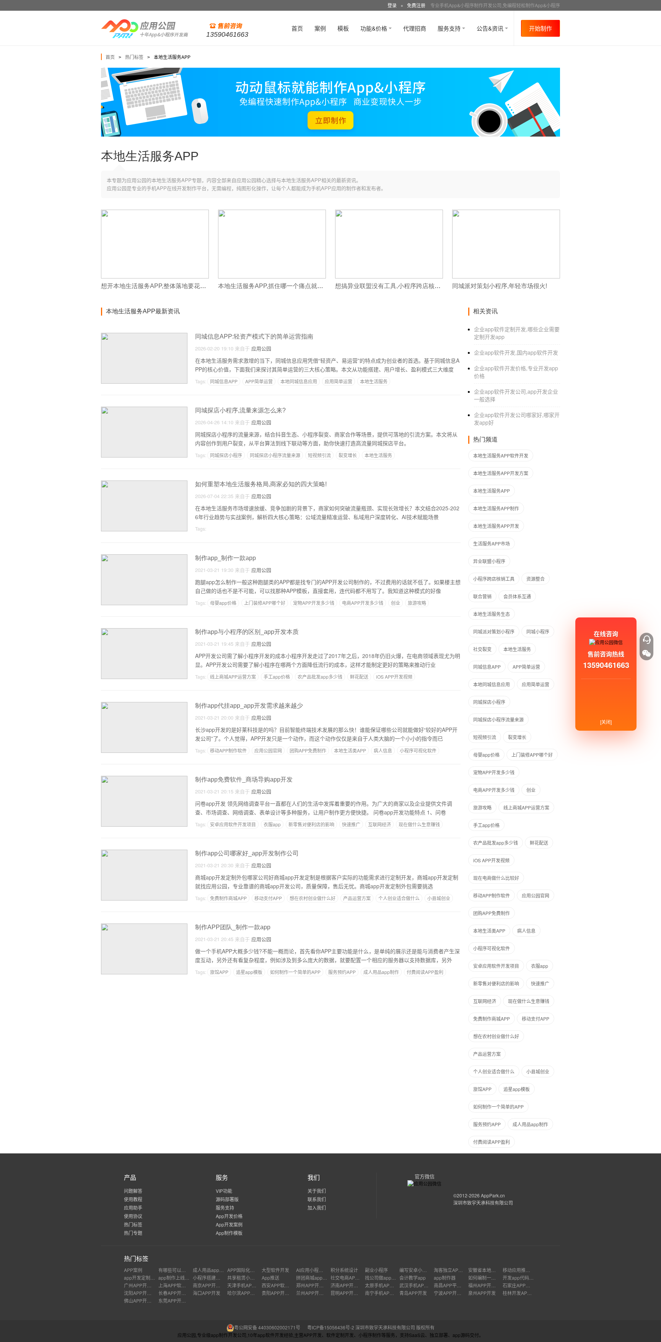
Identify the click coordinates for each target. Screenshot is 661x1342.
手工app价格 (277, 676)
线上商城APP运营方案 (233, 676)
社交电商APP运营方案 (353, 1277)
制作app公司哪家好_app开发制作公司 (247, 853)
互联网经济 (379, 824)
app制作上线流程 (176, 1277)
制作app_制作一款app (225, 558)
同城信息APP (224, 381)
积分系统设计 (344, 1270)
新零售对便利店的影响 (311, 824)
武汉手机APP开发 (417, 1285)
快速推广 (351, 824)
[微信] (646, 653)
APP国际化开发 (243, 1270)
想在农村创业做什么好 (312, 898)
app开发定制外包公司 (146, 1277)
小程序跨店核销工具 (493, 578)
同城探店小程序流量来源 (275, 455)
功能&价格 (374, 28)
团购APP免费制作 (308, 750)
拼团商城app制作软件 (318, 1277)
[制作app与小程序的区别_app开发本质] (144, 631)
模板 (343, 28)
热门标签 (134, 57)
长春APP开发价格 (176, 1293)
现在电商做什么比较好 (496, 878)
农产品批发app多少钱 (320, 676)
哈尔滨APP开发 (243, 1293)
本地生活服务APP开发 (496, 526)
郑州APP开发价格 (314, 1285)
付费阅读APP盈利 (425, 972)
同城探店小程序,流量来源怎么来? (240, 410)
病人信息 (383, 750)
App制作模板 (229, 1233)
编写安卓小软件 (415, 1270)
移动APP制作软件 (228, 750)
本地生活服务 (373, 381)
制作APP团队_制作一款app (232, 927)
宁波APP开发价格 (452, 1293)
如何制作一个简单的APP (295, 972)
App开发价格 (229, 1216)
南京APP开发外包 (211, 1285)
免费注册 (416, 5)
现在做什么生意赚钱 (419, 824)
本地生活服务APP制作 (496, 508)
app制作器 (445, 1277)
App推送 (270, 1277)
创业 (395, 602)
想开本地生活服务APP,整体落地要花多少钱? (161, 286)
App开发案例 (229, 1224)
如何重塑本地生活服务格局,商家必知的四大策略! (261, 484)
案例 (320, 28)
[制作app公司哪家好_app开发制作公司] (144, 853)
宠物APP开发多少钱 (313, 602)
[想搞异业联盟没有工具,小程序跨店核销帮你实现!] (389, 213)
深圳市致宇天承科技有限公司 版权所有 (395, 1327)
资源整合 (535, 578)
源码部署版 (227, 1199)
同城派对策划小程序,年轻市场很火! (499, 286)
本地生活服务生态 (491, 614)
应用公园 (261, 348)
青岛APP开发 (413, 1293)
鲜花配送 (359, 676)
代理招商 (414, 28)
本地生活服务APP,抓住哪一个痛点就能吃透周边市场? (290, 286)
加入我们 (317, 1207)
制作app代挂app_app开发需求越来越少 (249, 705)
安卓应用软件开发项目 (233, 824)
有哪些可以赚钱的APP (181, 1270)
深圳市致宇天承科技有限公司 (483, 1202)
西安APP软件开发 (280, 1285)
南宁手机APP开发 (383, 1293)
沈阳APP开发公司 (142, 1293)
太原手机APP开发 (383, 1285)
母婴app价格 (223, 602)
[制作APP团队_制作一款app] (144, 926)
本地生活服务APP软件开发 (500, 455)
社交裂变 (482, 649)
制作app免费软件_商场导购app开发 (244, 779)
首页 (297, 28)
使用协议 (133, 1216)
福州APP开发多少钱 (489, 1285)
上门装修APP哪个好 (264, 602)
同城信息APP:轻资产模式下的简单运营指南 (254, 336)
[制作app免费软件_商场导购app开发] (144, 779)
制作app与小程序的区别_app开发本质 (247, 632)
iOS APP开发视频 (394, 676)
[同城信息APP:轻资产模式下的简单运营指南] (144, 336)
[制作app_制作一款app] (144, 557)
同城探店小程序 (226, 455)
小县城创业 (438, 898)
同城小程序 (537, 631)
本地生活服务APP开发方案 (500, 473)
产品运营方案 (357, 898)
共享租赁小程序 (243, 1277)
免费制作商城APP (228, 898)
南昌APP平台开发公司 (457, 1285)
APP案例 (133, 1270)
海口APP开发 (206, 1293)
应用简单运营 (338, 381)
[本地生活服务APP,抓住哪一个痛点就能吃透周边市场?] (272, 213)
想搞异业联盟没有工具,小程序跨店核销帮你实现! (401, 286)
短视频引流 (319, 455)
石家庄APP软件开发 (523, 1285)
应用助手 (133, 1207)
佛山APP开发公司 (142, 1300)
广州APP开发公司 (142, 1285)
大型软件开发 (275, 1270)
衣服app (272, 824)
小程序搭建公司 (209, 1277)
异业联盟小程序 (489, 561)
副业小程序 (376, 1270)
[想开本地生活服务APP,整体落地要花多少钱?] (155, 213)
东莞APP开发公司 (176, 1300)
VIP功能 (224, 1190)
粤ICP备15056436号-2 (330, 1327)
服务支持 (450, 28)
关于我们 (317, 1190)
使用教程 (133, 1199)
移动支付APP (268, 898)
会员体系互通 (517, 596)
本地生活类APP (350, 750)
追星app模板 (249, 972)
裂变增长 (348, 455)
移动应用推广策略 (521, 1270)
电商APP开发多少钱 (362, 602)
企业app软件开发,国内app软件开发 (516, 352)
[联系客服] (646, 640)
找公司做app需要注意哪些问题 (396, 1277)
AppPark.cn (493, 1195)
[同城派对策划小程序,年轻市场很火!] (506, 213)
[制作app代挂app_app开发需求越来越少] (144, 705)
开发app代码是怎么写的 (527, 1277)
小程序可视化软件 (418, 750)
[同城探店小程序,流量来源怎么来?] (144, 410)
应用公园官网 (268, 750)
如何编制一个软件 (486, 1277)
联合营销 (482, 596)
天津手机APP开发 (245, 1285)
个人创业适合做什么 (399, 898)
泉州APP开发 (482, 1293)
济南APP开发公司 (348, 1285)
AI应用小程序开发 (314, 1270)
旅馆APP (219, 972)
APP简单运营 (259, 381)
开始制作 (540, 28)
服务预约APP (342, 972)
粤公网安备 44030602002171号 (267, 1327)
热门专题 (133, 1233)
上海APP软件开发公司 (181, 1285)
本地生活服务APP (491, 490)
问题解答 (133, 1190)
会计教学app (412, 1277)
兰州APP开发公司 (314, 1293)
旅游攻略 (417, 602)
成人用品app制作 (381, 972)
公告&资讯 (491, 28)
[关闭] (606, 721)
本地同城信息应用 (298, 381)
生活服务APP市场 (491, 543)
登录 (392, 5)
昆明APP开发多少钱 (351, 1293)
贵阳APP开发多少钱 (282, 1293)
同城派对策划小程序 (493, 631)
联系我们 (317, 1199)
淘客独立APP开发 (452, 1270)
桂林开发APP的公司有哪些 (530, 1293)
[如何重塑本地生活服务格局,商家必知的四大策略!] (144, 483)
